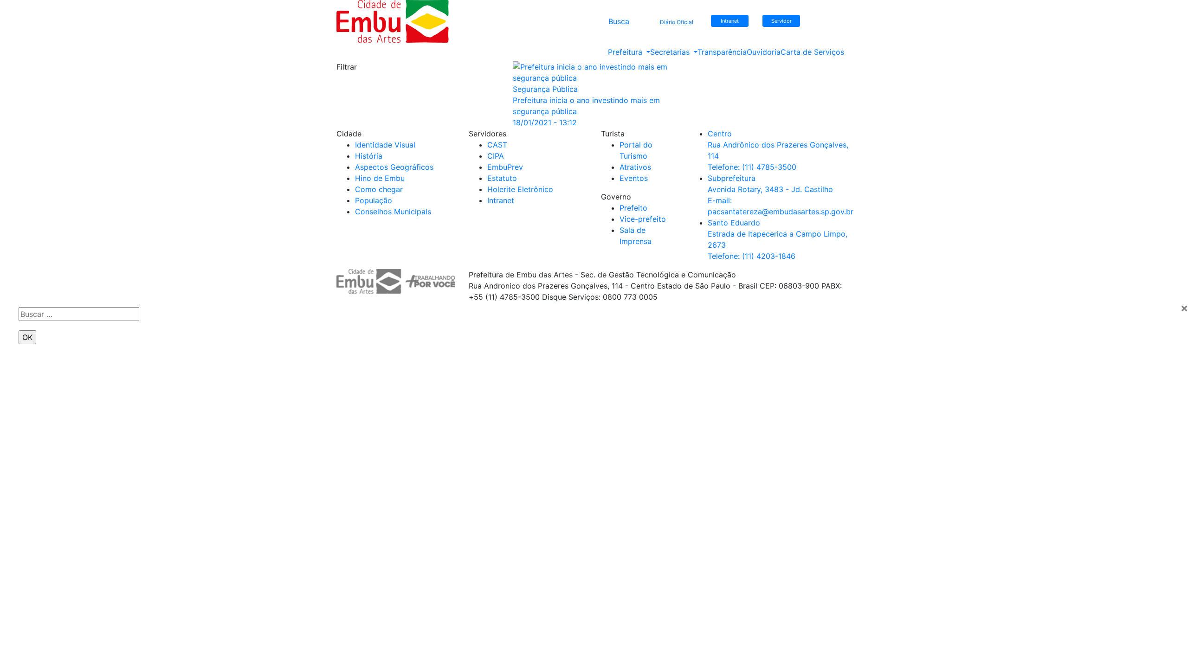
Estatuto (502, 178)
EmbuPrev (505, 167)
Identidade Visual (385, 144)
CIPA (495, 156)
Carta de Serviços (812, 52)
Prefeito (633, 207)
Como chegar (379, 189)
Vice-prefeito (643, 219)
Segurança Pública (545, 89)
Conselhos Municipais (393, 211)
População (373, 200)
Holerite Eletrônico (520, 189)
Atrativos (635, 167)
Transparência (722, 52)
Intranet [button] (730, 21)
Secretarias (671, 52)
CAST (497, 144)
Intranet (500, 200)
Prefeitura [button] (626, 52)
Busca (618, 21)
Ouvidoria (764, 52)
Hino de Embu (380, 178)
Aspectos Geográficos (394, 167)
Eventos (634, 178)
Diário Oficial (676, 22)
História (368, 156)
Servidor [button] (781, 21)
